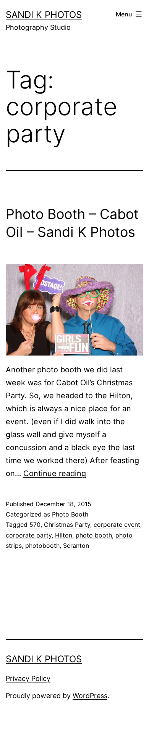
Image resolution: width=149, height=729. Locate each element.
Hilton (63, 535)
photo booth (94, 535)
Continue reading (54, 473)
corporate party (29, 535)
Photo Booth (70, 514)
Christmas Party (67, 524)
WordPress (90, 696)
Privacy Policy (28, 678)
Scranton (76, 545)
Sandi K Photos (44, 14)
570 (34, 524)
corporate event (117, 524)
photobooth (42, 545)
